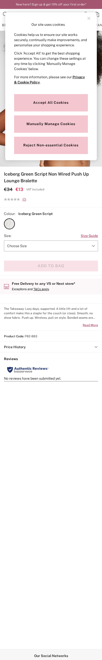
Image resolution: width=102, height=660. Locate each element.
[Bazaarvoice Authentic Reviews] (27, 369)
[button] (9, 223)
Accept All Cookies (51, 103)
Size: (7, 236)
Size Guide (89, 236)
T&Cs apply (41, 289)
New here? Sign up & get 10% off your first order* (51, 4)
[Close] (88, 18)
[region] (51, 86)
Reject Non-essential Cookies (50, 145)
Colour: (9, 214)
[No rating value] (13, 199)
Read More (90, 325)
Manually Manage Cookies (50, 124)
